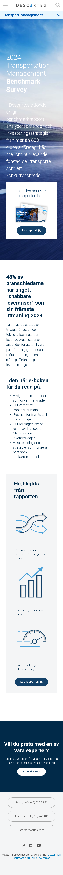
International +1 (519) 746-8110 (31, 816)
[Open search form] (57, 5)
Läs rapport (29, 230)
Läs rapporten (29, 681)
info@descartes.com (31, 830)
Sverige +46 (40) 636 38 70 (31, 802)
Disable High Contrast (37, 858)
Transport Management (23, 15)
